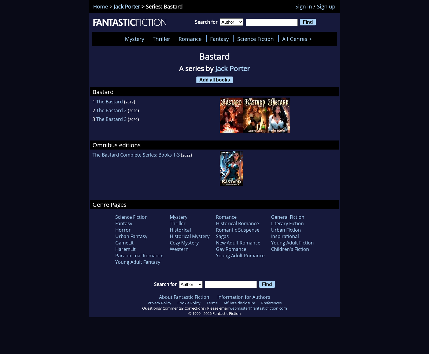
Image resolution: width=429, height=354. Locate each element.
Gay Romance (231, 249)
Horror (123, 230)
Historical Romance (237, 223)
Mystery (134, 38)
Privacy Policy (159, 303)
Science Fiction (255, 38)
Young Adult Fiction (292, 243)
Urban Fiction (286, 230)
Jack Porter (127, 6)
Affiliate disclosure (239, 303)
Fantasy (219, 38)
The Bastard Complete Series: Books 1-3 (136, 155)
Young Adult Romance (240, 255)
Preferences (271, 303)
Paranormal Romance (139, 255)
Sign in (303, 6)
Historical (180, 230)
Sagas (222, 236)
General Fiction (287, 217)
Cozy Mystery (184, 243)
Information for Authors (243, 297)
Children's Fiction (290, 249)
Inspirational (285, 236)
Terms (212, 303)
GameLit (124, 243)
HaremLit (125, 249)
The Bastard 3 (111, 119)
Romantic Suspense (237, 230)
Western (179, 249)
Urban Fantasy (131, 236)
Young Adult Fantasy (137, 262)
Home (100, 6)
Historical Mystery (190, 236)
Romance (190, 38)
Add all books (214, 79)
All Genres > (298, 38)
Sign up (326, 6)
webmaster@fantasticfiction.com (258, 308)
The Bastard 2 (111, 110)
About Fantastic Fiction (184, 297)
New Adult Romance (238, 243)
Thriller (161, 38)
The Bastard (109, 101)
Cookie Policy (188, 303)
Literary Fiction (287, 223)
